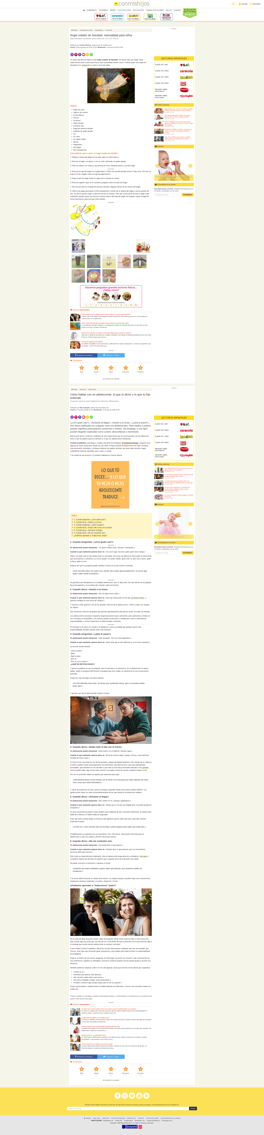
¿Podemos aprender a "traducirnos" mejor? (90, 535)
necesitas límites (137, 598)
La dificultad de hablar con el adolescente (95, 1018)
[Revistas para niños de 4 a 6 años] (117, 17)
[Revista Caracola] (186, 71)
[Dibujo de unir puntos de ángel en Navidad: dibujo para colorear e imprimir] (75, 336)
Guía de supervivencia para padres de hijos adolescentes (100, 1026)
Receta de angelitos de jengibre (92, 342)
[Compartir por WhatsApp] (91, 54)
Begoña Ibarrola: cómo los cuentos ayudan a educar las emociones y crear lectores (179, 109)
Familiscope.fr (128, 1120)
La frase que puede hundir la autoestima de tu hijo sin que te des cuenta (179, 475)
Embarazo (92, 10)
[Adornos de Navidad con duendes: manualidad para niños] (143, 246)
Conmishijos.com (167, 1120)
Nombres (103, 10)
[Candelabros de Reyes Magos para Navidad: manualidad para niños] (78, 246)
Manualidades (99, 30)
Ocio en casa (124, 10)
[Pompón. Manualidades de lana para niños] (124, 261)
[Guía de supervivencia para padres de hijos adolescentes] (75, 1029)
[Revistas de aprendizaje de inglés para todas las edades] (166, 17)
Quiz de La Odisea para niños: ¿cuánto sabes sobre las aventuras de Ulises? (177, 137)
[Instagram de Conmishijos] (72, 54)
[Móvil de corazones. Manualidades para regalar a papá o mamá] (109, 261)
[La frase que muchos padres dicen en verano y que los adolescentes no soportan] (75, 1012)
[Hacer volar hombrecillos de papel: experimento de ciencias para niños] (75, 326)
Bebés (113, 10)
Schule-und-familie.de (153, 1120)
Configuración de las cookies (170, 1118)
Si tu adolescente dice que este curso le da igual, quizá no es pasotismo (179, 469)
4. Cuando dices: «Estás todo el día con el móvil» (93, 527)
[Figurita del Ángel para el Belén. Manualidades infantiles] (78, 276)
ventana (84, 65)
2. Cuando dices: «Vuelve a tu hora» (88, 522)
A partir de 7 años (162, 77)
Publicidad (105, 1118)
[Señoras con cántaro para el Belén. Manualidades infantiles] (109, 276)
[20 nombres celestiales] (174, 523)
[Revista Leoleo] (186, 78)
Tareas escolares (155, 10)
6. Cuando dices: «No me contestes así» (89, 533)
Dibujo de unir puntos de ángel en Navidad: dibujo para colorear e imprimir (106, 333)
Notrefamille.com (108, 1120)
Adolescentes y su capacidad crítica (93, 1035)
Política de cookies (152, 1118)
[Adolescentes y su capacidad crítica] (75, 1038)
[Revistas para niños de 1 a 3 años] (100, 17)
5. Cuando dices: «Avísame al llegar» (88, 530)
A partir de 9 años (162, 83)
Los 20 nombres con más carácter (174, 179)
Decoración (109, 30)
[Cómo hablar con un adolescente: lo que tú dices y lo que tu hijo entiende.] (75, 317)
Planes (177, 10)
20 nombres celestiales (174, 537)
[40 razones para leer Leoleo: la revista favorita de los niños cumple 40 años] (159, 117)
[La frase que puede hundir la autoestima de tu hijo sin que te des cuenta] (159, 476)
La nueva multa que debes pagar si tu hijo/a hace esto (179, 495)
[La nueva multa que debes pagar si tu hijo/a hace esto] (159, 497)
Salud (169, 10)
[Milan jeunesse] (140, 1127)
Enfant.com (118, 1120)
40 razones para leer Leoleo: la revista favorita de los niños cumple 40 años (177, 116)
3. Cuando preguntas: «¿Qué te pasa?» (89, 525)
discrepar (143, 856)
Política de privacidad (118, 1118)
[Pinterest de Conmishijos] (76, 54)
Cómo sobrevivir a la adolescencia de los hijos (97, 1044)
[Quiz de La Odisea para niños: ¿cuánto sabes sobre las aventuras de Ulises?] (159, 139)
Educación (138, 10)
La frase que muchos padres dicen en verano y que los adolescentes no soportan (108, 1009)
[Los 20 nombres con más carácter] (174, 165)
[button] (157, 166)
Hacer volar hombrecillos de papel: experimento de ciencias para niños (105, 323)
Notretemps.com (140, 1120)
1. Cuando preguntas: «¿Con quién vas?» (90, 519)
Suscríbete (187, 195)
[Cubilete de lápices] (78, 261)
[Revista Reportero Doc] (186, 84)
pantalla (145, 768)
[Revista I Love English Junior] (186, 90)
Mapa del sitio (131, 1118)
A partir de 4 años (162, 71)
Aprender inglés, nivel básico (161, 90)
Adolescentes (92, 389)
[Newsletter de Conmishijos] (87, 54)
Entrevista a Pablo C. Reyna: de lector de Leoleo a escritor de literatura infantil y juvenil (178, 131)
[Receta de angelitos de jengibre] (75, 344)
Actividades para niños (86, 30)
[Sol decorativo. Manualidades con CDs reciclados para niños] (94, 276)
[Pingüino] (140, 261)
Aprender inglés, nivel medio (161, 96)
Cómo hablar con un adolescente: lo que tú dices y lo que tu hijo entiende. (106, 314)
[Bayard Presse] (130, 1127)
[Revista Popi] (186, 65)
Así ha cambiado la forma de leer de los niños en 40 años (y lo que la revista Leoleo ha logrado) (179, 123)
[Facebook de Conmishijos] (80, 54)
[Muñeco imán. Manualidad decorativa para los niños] (94, 261)
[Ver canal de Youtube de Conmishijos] (83, 54)
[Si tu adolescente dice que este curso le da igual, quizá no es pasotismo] (159, 470)
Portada (75, 30)
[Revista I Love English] (186, 96)
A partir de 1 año (161, 65)
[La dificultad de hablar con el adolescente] (75, 1020)
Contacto (141, 1118)
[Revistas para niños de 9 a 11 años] (150, 17)
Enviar (193, 1108)
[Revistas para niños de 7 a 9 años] (133, 17)
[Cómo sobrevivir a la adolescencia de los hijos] (75, 1047)
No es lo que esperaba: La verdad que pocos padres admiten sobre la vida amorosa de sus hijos (177, 489)
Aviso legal (96, 1118)
